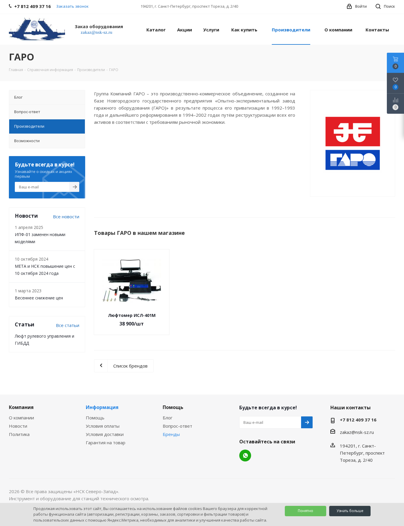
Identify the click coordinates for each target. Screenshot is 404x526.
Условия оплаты (102, 426)
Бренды (171, 434)
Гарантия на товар (105, 442)
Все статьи (67, 325)
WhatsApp (245, 455)
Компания (21, 407)
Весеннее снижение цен (39, 298)
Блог (167, 418)
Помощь (95, 418)
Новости (18, 426)
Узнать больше (350, 510)
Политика (19, 434)
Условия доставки (105, 434)
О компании (21, 418)
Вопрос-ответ (177, 426)
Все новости (66, 216)
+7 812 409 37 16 (358, 420)
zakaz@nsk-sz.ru (357, 432)
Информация (102, 407)
